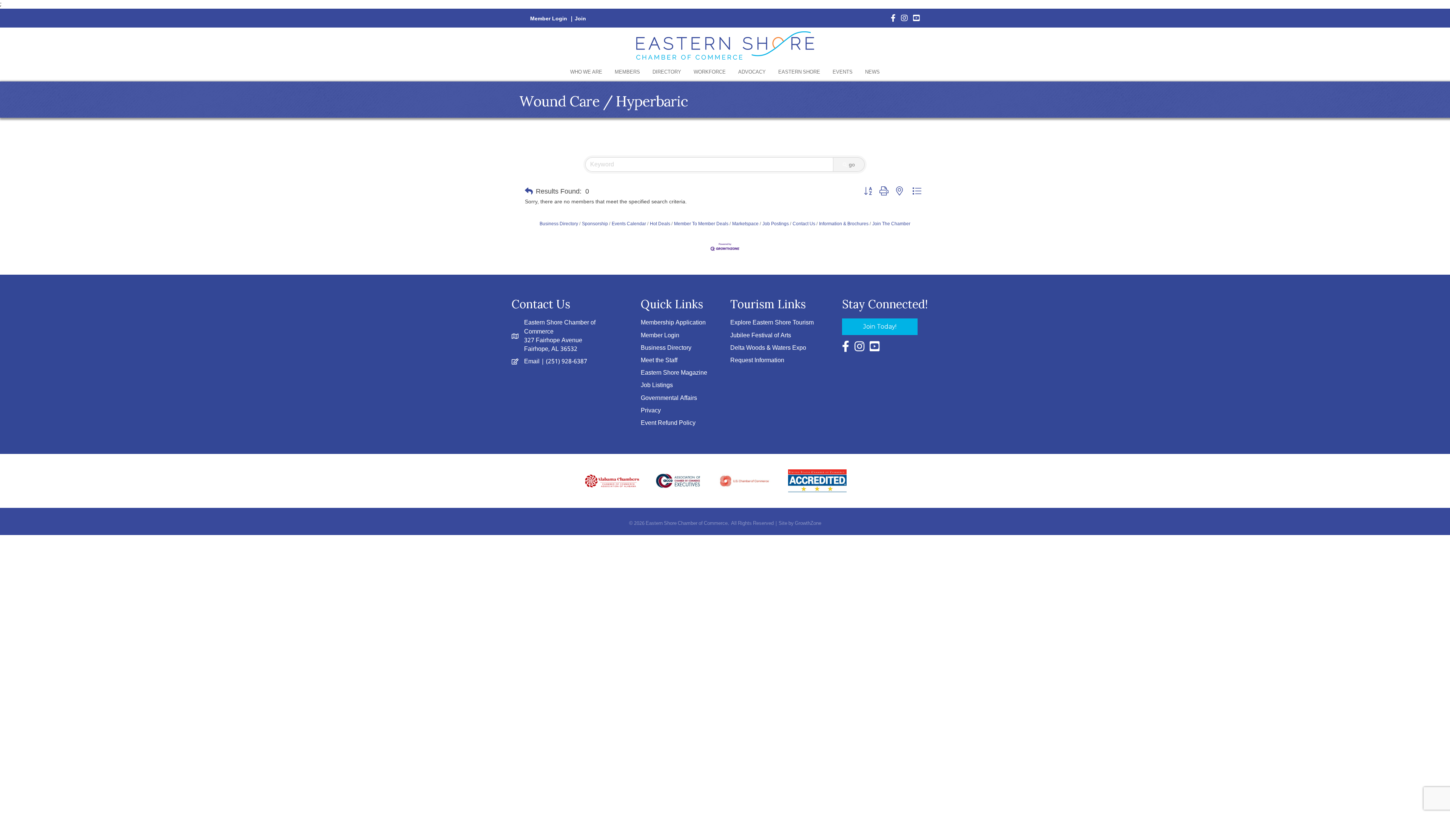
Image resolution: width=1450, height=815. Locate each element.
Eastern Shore (799, 72)
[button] (529, 191)
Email (532, 362)
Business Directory (559, 223)
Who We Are (586, 72)
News (872, 72)
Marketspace (745, 223)
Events (843, 72)
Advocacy (752, 72)
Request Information (757, 360)
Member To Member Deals (701, 223)
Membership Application (673, 323)
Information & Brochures (843, 223)
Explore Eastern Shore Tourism (772, 323)
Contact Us (804, 223)
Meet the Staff (659, 360)
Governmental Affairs (669, 398)
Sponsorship (595, 223)
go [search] (852, 164)
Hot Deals (660, 223)
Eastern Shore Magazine (674, 373)
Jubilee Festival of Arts (760, 336)
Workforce (710, 72)
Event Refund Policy (668, 423)
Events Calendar (629, 223)
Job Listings (657, 385)
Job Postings (775, 223)
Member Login (548, 18)
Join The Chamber (891, 223)
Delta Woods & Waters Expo (768, 348)
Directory (666, 72)
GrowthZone (808, 523)
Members (627, 72)
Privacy (651, 411)
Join (580, 18)
